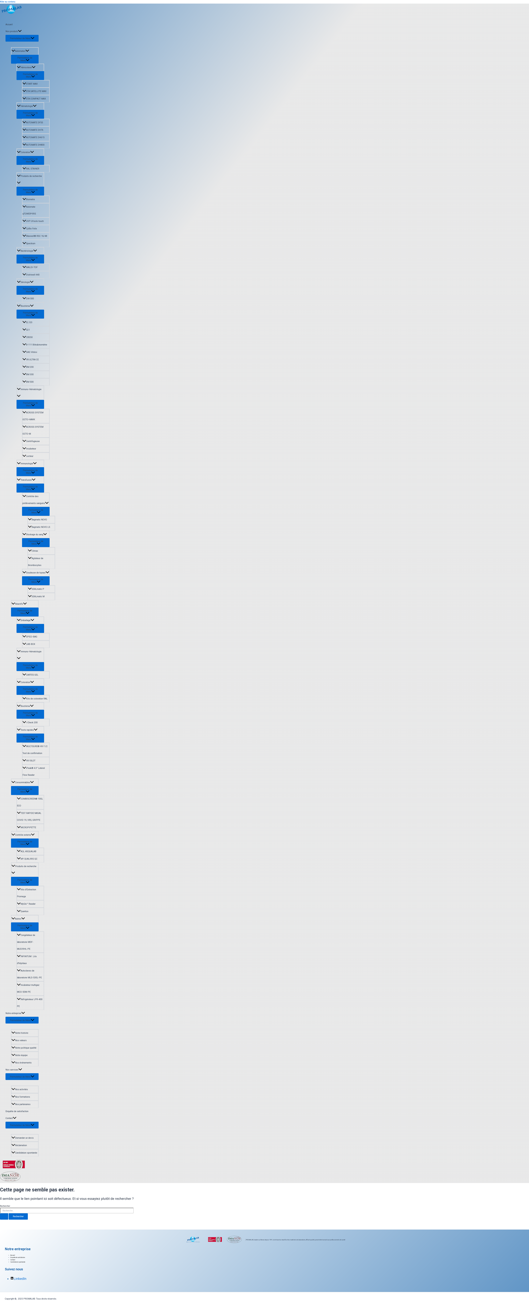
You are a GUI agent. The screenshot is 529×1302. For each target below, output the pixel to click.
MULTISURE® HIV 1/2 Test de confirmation (35, 750)
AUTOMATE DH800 (35, 145)
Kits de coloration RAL (37, 698)
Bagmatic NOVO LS (41, 527)
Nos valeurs (21, 1040)
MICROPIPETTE (28, 827)
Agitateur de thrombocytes (35, 562)
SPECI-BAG (31, 636)
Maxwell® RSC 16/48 (36, 236)
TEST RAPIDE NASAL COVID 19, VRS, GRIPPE (29, 816)
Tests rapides (27, 730)
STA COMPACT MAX (36, 98)
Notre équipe (21, 1055)
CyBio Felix (31, 228)
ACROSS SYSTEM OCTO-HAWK (32, 416)
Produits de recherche (31, 176)
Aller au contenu (7, 1)
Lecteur (29, 456)
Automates (20, 51)
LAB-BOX (30, 644)
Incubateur (31, 448)
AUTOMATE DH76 (34, 130)
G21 (28, 329)
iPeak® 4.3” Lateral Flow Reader (33, 771)
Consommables (22, 782)
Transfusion (26, 480)
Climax (35, 551)
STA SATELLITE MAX (36, 91)
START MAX (32, 84)
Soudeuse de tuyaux (36, 572)
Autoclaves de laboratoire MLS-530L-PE (29, 974)
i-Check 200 (32, 722)
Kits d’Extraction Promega (26, 893)
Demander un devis (24, 1138)
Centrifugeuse (33, 441)
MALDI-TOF (32, 267)
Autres (18, 918)
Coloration (25, 152)
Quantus (24, 911)
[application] (20, 31)
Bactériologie (27, 251)
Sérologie (25, 282)
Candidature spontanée (26, 1152)
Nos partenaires (22, 1104)
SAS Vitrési (31, 352)
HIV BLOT (30, 760)
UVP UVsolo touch (35, 221)
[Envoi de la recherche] (4, 1216)
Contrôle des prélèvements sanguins (33, 500)
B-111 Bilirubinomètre (36, 344)
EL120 (29, 322)
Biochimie (25, 306)
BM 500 (30, 382)
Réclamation (21, 1145)
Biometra (30, 199)
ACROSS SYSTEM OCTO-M (32, 430)
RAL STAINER (32, 168)
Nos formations (22, 1097)
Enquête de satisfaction (17, 1111)
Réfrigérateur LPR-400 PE (29, 1003)
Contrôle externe (23, 835)
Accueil (9, 24)
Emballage (26, 620)
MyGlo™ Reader (28, 904)
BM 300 (30, 374)
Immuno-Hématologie (31, 389)
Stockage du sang (34, 534)
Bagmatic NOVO (39, 519)
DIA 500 (30, 298)
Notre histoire (21, 1033)
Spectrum (30, 243)
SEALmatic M (38, 596)
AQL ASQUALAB (28, 851)
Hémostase (26, 67)
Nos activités (21, 1089)
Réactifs (19, 604)
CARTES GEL (32, 675)
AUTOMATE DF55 (34, 122)
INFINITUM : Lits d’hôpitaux (27, 960)
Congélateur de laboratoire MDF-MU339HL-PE (26, 942)
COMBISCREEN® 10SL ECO (30, 802)
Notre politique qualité (25, 1048)
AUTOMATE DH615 (35, 137)
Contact (9, 1118)
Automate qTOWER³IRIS (29, 210)
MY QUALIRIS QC (29, 859)
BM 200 (30, 367)
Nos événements (23, 1062)
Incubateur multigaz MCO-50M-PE (28, 988)
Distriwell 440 (33, 274)
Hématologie (27, 106)
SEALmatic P (38, 589)
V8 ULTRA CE (32, 359)
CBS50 (29, 337)
